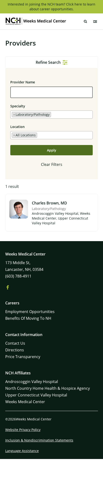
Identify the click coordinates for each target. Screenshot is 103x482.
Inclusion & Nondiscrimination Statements (39, 440)
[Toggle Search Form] (85, 21)
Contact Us (15, 343)
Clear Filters (51, 164)
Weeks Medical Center (25, 401)
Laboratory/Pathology (49, 208)
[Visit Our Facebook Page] (7, 287)
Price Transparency (22, 356)
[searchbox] (53, 114)
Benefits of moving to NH (28, 318)
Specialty (17, 106)
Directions (14, 350)
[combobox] (51, 114)
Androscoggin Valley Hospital (31, 381)
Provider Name (22, 82)
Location (17, 126)
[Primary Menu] (95, 21)
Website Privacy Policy (22, 429)
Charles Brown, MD (49, 203)
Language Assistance (22, 450)
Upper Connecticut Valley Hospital (36, 395)
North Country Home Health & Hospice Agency (47, 388)
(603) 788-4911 (18, 276)
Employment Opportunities (30, 311)
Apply (51, 150)
